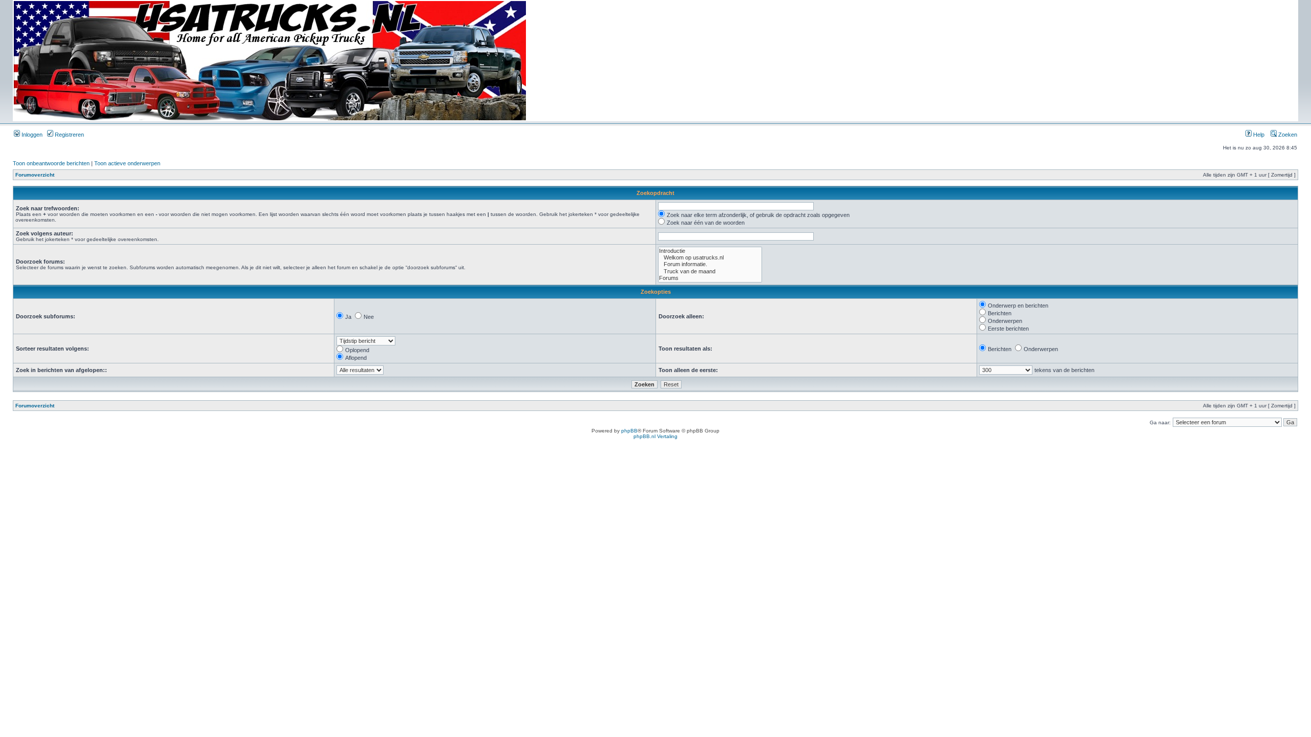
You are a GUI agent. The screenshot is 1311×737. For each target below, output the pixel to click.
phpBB (629, 430)
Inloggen (31, 135)
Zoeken (1287, 135)
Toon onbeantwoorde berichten (51, 163)
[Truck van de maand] (710, 271)
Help (1258, 135)
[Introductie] (710, 251)
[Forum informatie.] (710, 264)
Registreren (68, 135)
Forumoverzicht (34, 175)
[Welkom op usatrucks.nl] (710, 257)
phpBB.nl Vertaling (655, 436)
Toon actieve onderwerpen (127, 163)
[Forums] (710, 278)
